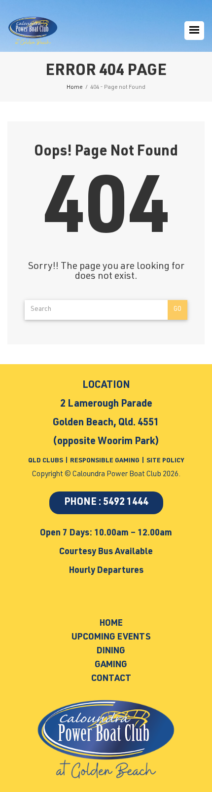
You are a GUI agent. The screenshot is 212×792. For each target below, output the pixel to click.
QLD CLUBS (46, 461)
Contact (111, 679)
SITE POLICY (165, 461)
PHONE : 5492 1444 (106, 503)
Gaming (111, 665)
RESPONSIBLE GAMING (105, 461)
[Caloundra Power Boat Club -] (32, 30)
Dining (111, 651)
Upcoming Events (111, 637)
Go (177, 309)
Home (111, 623)
